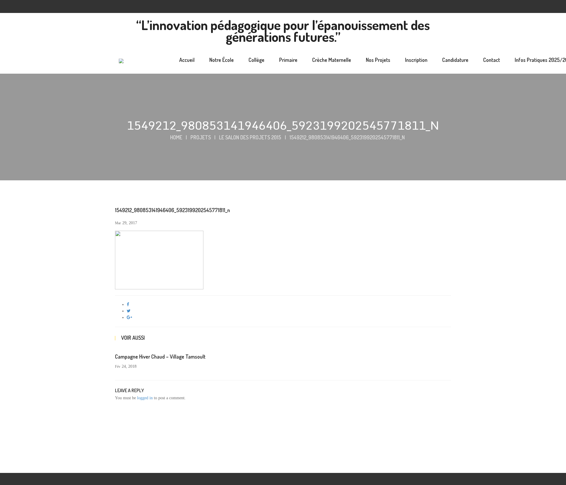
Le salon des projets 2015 (250, 137)
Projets (200, 137)
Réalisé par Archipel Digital (366, 463)
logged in (145, 398)
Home (176, 137)
